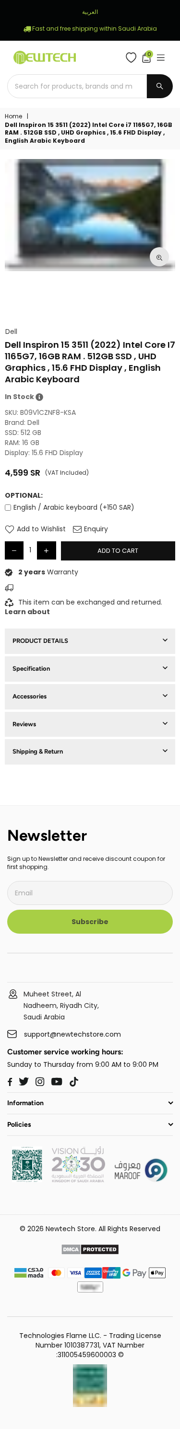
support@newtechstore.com (72, 1034)
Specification (31, 668)
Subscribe (90, 921)
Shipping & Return (37, 751)
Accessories (29, 696)
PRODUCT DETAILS (40, 640)
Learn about (27, 612)
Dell (11, 331)
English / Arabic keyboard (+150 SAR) (73, 507)
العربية (90, 12)
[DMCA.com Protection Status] (90, 1251)
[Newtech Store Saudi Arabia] (27, 1180)
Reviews (24, 724)
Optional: (24, 495)
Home (13, 116)
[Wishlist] (133, 57)
